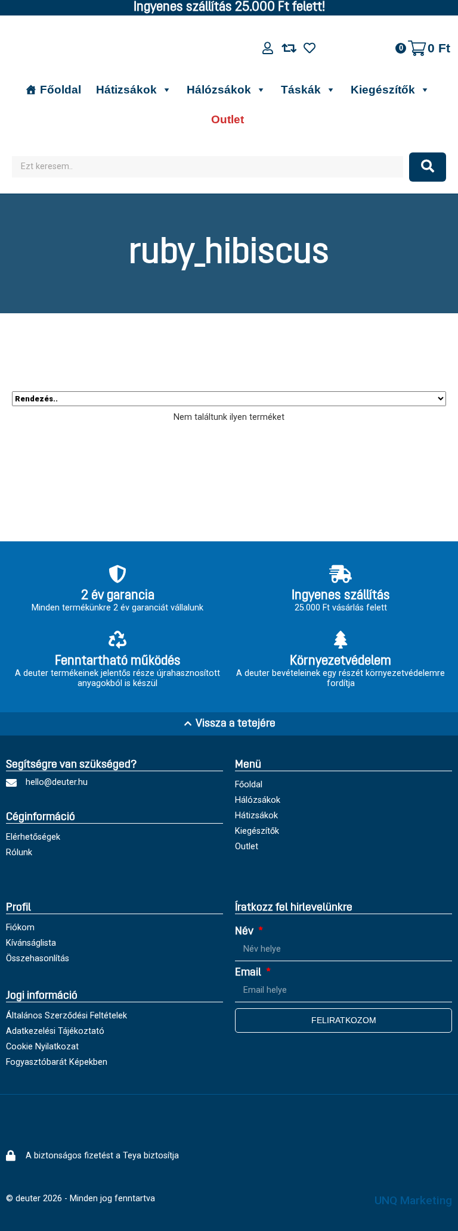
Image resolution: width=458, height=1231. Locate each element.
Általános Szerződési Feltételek (66, 1016)
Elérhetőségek (33, 837)
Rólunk (19, 852)
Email (249, 972)
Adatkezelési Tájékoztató (55, 1031)
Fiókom (20, 928)
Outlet (227, 119)
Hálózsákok (219, 89)
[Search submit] (427, 167)
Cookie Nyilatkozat (42, 1047)
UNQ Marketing (413, 1200)
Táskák (301, 89)
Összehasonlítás (37, 958)
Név (245, 931)
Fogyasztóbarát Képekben (56, 1062)
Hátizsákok (126, 89)
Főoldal (60, 89)
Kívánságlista (31, 943)
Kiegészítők (383, 89)
